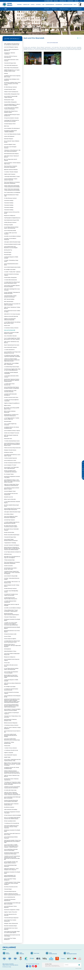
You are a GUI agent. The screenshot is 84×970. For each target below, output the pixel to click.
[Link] (7, 6)
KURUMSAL (20, 4)
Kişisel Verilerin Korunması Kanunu (10, 965)
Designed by (78, 968)
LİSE (43, 4)
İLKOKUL (33, 4)
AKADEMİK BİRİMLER (50, 4)
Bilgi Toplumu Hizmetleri (8, 963)
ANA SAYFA (46, 8)
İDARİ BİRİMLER (59, 4)
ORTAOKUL (39, 4)
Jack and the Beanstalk (76, 8)
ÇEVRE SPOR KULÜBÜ (68, 4)
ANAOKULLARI (26, 4)
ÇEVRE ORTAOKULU (64, 8)
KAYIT (75, 4)
